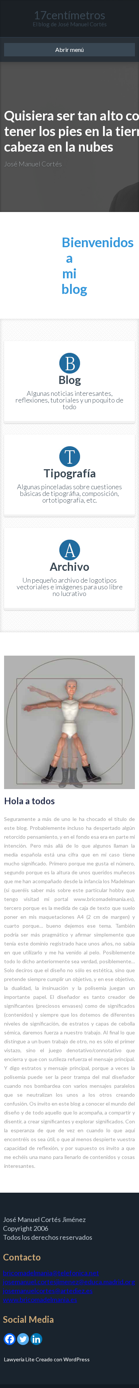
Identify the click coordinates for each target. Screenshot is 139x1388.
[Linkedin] (36, 1338)
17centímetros (69, 14)
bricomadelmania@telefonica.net (51, 1273)
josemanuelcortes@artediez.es (48, 1290)
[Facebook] (10, 1338)
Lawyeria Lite (20, 1359)
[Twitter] (23, 1338)
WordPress (76, 1359)
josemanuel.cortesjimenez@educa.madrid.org (69, 1282)
